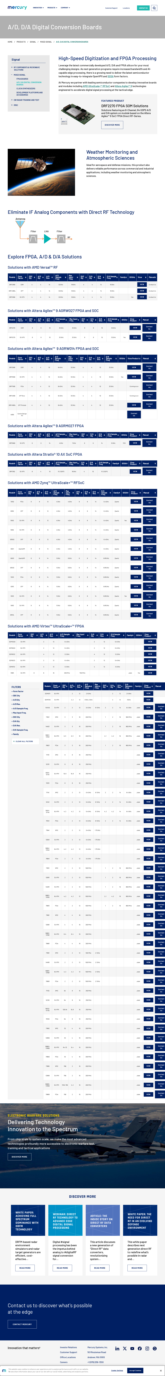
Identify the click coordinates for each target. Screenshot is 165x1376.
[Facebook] (140, 1348)
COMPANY (64, 8)
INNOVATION (37, 8)
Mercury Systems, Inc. (98, 1347)
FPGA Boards (22, 79)
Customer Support (111, 8)
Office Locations (68, 1357)
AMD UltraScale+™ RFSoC (96, 86)
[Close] (161, 1371)
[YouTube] (132, 1348)
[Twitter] (125, 1348)
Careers (63, 1362)
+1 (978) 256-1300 (96, 1362)
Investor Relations (68, 1347)
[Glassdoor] (155, 1349)
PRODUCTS (51, 8)
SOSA (111, 76)
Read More (25, 1268)
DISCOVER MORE (112, 125)
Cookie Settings (117, 1370)
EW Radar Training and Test (26, 100)
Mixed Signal (46, 42)
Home (10, 42)
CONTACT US (143, 8)
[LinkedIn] (117, 1348)
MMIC (16, 105)
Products (21, 42)
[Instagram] (147, 1348)
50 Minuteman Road (97, 1352)
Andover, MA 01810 (96, 1357)
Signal (33, 42)
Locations (126, 8)
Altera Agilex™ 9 (123, 86)
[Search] (154, 8)
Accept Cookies (135, 1370)
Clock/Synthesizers (25, 88)
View (142, 284)
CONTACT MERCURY (22, 1324)
